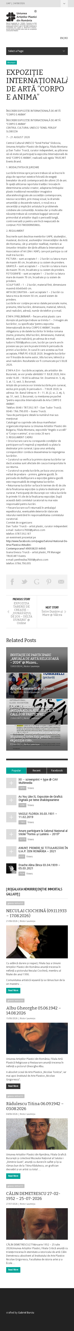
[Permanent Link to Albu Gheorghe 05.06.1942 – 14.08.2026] (37, 1038)
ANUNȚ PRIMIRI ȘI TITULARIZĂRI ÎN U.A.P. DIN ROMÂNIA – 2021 (43, 849)
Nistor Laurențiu (27, 921)
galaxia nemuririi (15, 903)
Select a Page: (64, 3)
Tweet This (24, 582)
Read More (13, 990)
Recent (36, 770)
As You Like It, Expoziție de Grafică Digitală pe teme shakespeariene (40, 798)
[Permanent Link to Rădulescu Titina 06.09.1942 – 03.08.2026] (37, 1134)
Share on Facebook (12, 582)
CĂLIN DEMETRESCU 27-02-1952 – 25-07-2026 (33, 1196)
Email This (61, 582)
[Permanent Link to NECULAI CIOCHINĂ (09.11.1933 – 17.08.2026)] (37, 941)
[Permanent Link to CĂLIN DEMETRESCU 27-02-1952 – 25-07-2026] (37, 1223)
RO (66, 38)
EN (61, 38)
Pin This (49, 582)
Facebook (57, 770)
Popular (16, 770)
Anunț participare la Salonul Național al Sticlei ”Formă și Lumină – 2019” (42, 832)
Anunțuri (11, 62)
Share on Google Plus (37, 582)
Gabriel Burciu (26, 1312)
